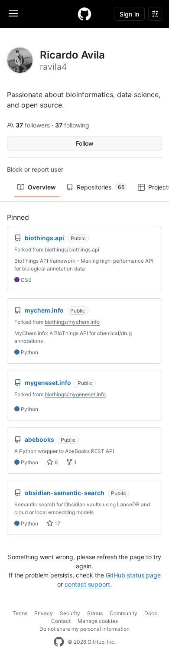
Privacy (43, 613)
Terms (20, 613)
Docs (150, 613)
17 (56, 523)
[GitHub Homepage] (59, 642)
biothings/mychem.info (72, 322)
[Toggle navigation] (13, 13)
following (72, 125)
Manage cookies (98, 621)
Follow (85, 143)
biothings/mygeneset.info (75, 394)
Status (95, 613)
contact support (87, 584)
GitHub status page (133, 575)
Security (70, 613)
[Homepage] (84, 14)
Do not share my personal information (84, 629)
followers (34, 125)
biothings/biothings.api (72, 249)
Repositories (100, 187)
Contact (61, 621)
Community (123, 613)
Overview (42, 187)
